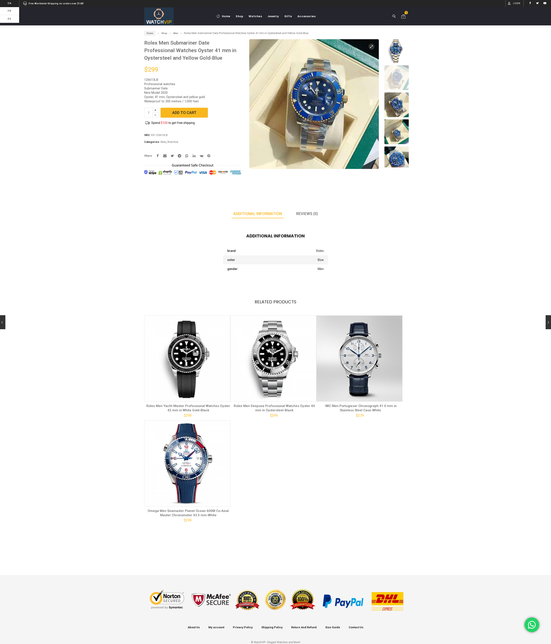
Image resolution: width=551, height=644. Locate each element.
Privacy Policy (243, 627)
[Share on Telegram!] (179, 156)
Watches (172, 141)
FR (9, 10)
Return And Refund (304, 627)
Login (516, 3)
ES (9, 18)
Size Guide (332, 627)
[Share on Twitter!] (172, 156)
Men (175, 33)
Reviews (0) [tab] (307, 213)
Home (150, 33)
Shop (164, 33)
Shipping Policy (272, 627)
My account (216, 627)
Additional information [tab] (257, 213)
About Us (194, 627)
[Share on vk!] (201, 156)
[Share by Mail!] (165, 156)
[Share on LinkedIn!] (194, 156)
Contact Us (356, 627)
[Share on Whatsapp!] (186, 156)
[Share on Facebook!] (157, 156)
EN (10, 3)
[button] (372, 106)
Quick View (162, 395)
